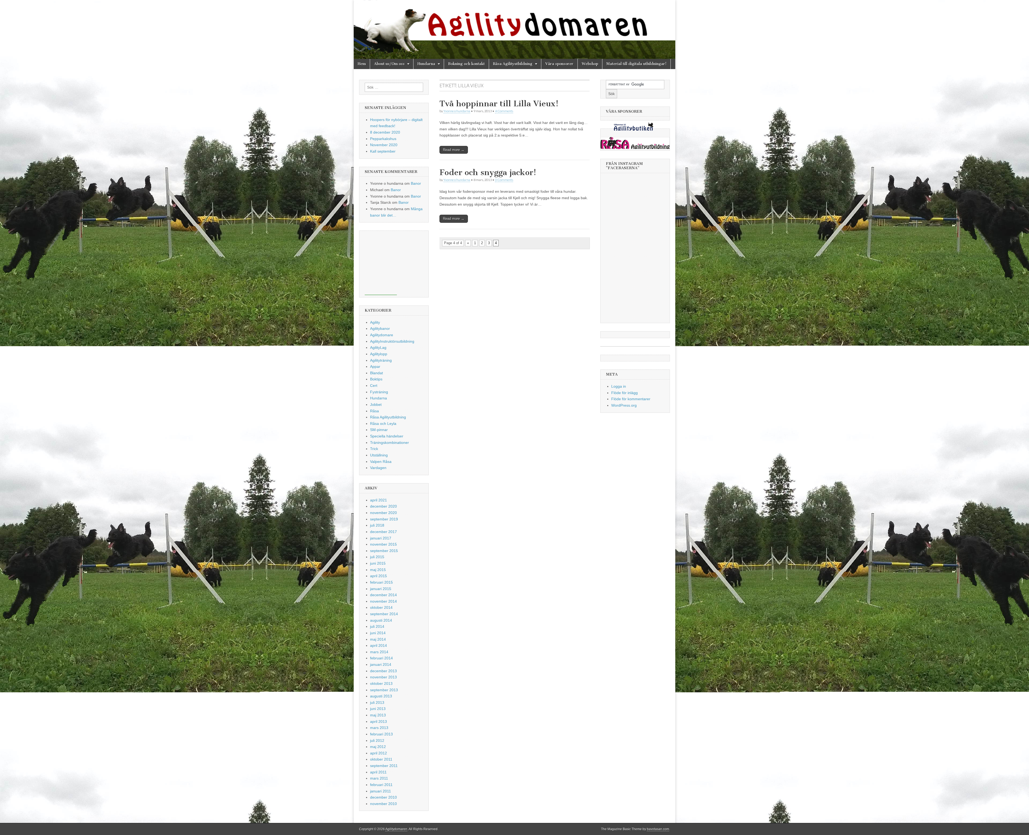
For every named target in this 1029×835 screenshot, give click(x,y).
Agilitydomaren (396, 829)
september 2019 (384, 519)
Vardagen (378, 468)
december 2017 (383, 532)
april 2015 (378, 576)
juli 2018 (377, 525)
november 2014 (383, 601)
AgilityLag (378, 347)
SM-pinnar (379, 430)
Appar (375, 366)
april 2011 (378, 772)
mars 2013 (379, 728)
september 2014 (384, 614)
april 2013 (378, 721)
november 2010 (383, 804)
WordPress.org (624, 405)
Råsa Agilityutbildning (512, 64)
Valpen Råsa (381, 461)
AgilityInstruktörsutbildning (392, 341)
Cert (373, 385)
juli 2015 (377, 557)
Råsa (374, 411)
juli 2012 (377, 740)
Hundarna (426, 64)
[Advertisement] (381, 263)
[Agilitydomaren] (514, 29)
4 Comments (504, 111)
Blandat (376, 373)
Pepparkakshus (383, 139)
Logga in (618, 386)
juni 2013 (378, 708)
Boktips (376, 379)
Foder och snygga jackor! (487, 172)
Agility (375, 322)
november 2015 (383, 544)
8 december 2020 (385, 132)
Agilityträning (381, 360)
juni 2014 (378, 633)
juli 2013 (377, 702)
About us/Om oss (389, 64)
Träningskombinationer (389, 442)
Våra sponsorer (559, 64)
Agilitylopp (378, 354)
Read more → (453, 150)
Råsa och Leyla (383, 423)
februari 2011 (381, 785)
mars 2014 (379, 652)
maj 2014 (378, 639)
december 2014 (383, 595)
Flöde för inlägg (624, 393)
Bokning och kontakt (466, 64)
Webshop (590, 64)
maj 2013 (378, 715)
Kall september (383, 151)
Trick (374, 449)
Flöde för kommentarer (630, 399)
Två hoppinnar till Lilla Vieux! (498, 103)
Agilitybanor (380, 328)
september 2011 (384, 766)
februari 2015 (381, 582)
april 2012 (378, 753)
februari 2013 (381, 734)
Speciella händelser (386, 436)
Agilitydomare (381, 335)
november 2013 (383, 677)
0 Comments (504, 180)
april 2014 (378, 645)
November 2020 (383, 145)
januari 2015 (380, 589)
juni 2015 (378, 563)
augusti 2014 (381, 620)
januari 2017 (380, 538)
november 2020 (383, 513)
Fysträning (379, 392)
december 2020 (383, 506)
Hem (362, 64)
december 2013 (383, 671)
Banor (416, 183)
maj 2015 (378, 570)
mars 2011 (379, 778)
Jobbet (376, 404)
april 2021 (378, 500)
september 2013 (384, 690)
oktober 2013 (381, 683)
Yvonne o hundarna (456, 111)
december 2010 (383, 797)
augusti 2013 (381, 696)
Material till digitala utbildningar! (636, 64)
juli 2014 (377, 626)
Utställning (379, 455)
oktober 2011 (381, 759)
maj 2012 (378, 747)
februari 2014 (381, 658)
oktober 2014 (381, 607)
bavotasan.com (658, 829)
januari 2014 (380, 664)
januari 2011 (380, 791)
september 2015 (384, 551)
